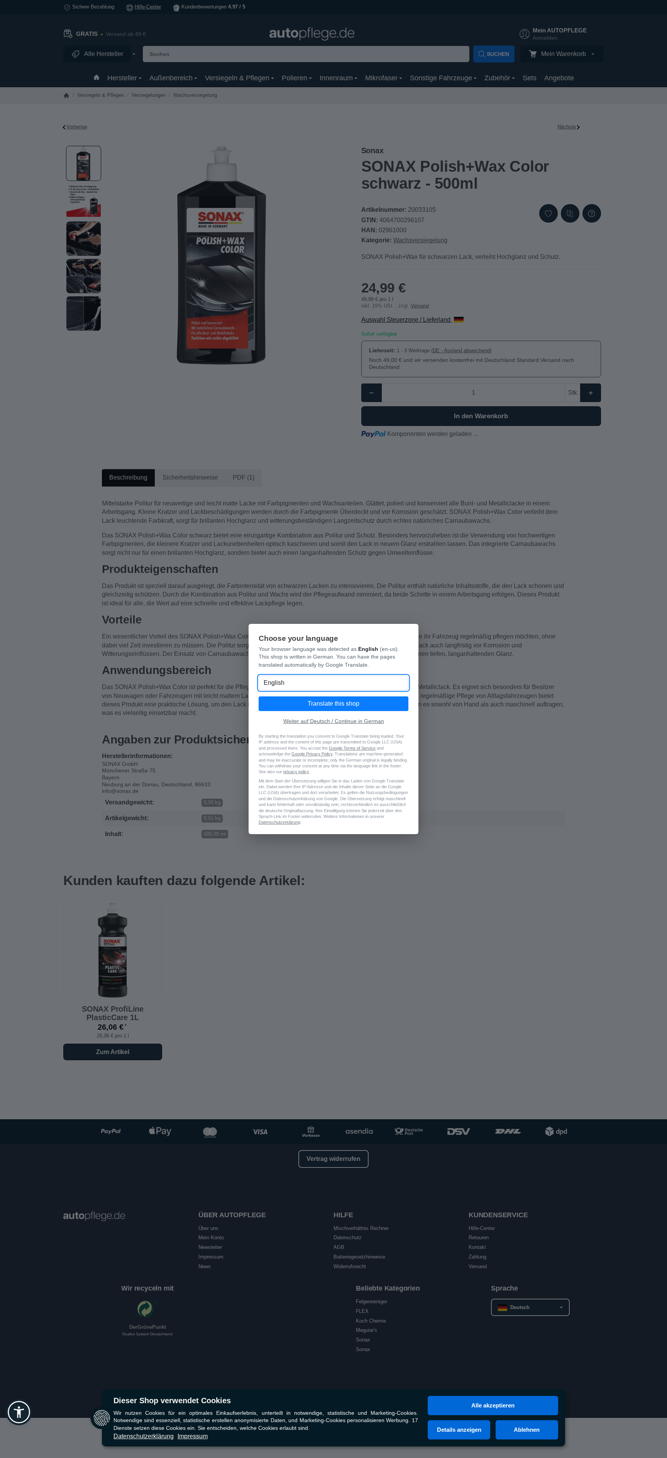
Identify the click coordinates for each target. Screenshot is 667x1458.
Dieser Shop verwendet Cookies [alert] (172, 1400)
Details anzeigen (459, 1429)
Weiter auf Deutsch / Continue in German (333, 721)
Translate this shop (333, 703)
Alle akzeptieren (493, 1405)
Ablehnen (527, 1429)
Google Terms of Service (352, 748)
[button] (19, 1412)
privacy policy (296, 771)
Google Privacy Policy (311, 754)
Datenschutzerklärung (143, 1436)
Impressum (193, 1436)
